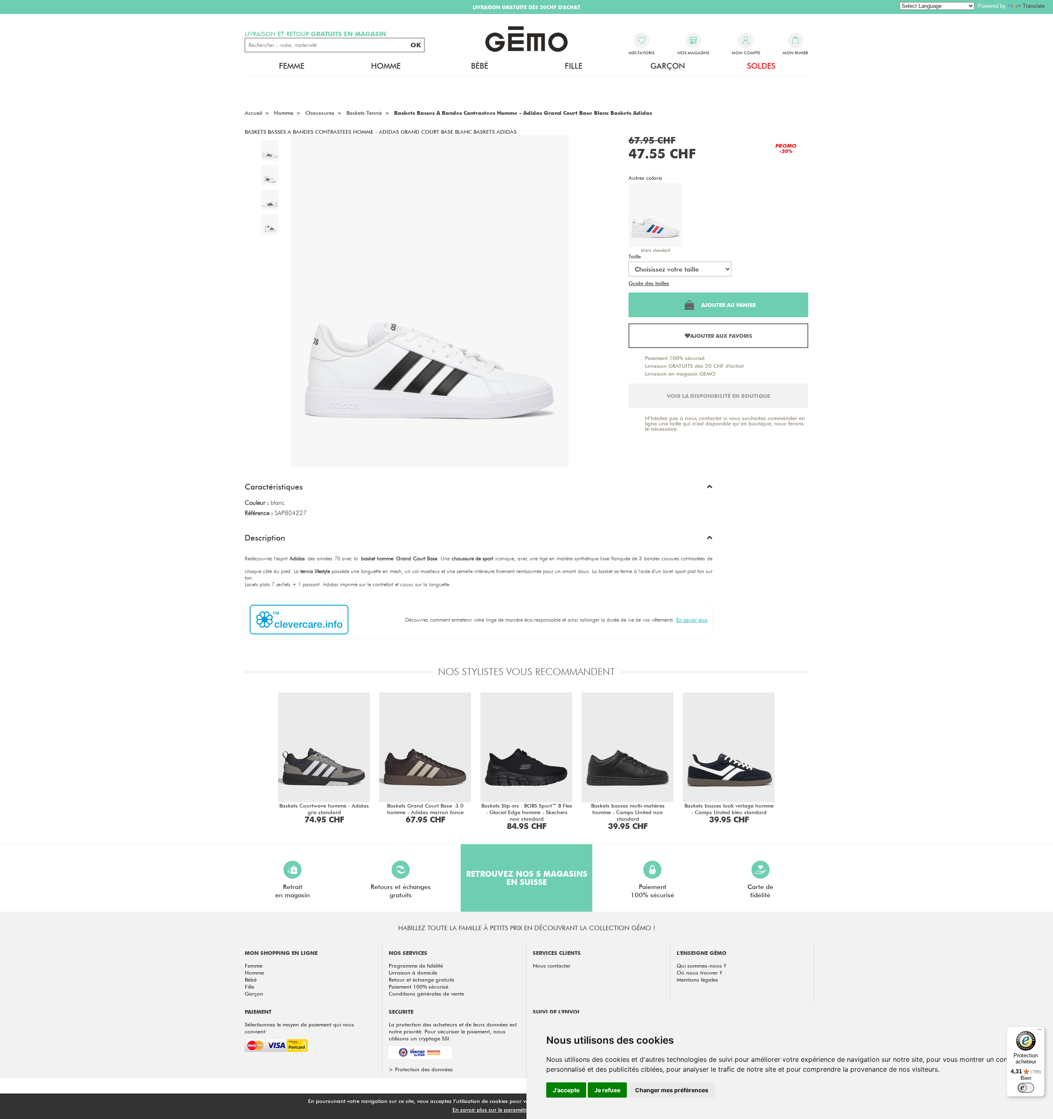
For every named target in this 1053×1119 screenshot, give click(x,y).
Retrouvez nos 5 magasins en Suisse (526, 878)
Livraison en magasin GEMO (680, 373)
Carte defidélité (760, 891)
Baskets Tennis (364, 112)
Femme (253, 965)
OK (416, 45)
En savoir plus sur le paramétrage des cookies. (510, 1109)
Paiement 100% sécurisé (675, 358)
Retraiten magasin (292, 891)
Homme (254, 972)
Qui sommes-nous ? (701, 965)
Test (675, 283)
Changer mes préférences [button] (671, 1089)
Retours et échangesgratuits (401, 891)
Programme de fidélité (416, 965)
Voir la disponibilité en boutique (718, 395)
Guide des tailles (649, 283)
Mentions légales (697, 979)
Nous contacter (552, 965)
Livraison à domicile (413, 972)
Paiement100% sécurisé (652, 891)
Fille (249, 986)
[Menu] (1040, 1031)
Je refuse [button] (607, 1089)
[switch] (1026, 1088)
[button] (478, 489)
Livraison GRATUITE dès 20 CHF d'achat (694, 365)
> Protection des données (421, 1069)
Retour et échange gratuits (422, 979)
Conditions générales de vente (426, 993)
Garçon (254, 993)
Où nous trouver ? (699, 972)
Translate (1034, 6)
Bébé (251, 979)
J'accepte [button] (566, 1089)
